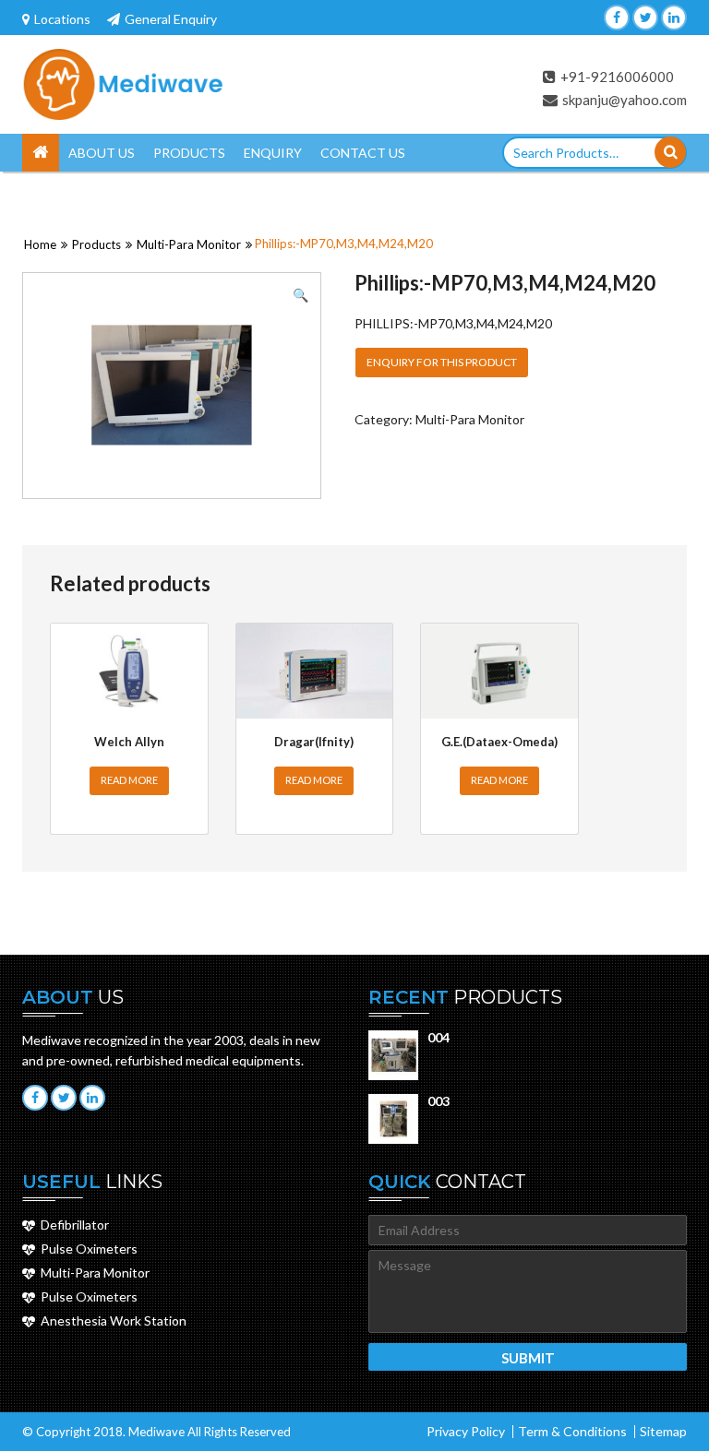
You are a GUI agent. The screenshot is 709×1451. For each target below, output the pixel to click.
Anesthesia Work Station (113, 1320)
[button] (300, 294)
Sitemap (663, 1431)
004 (438, 1037)
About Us (101, 153)
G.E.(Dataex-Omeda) (499, 741)
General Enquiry (171, 19)
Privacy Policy (466, 1431)
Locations (62, 19)
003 (438, 1101)
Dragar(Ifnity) (314, 741)
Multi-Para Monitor (189, 244)
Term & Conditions (572, 1431)
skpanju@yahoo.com (624, 99)
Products (189, 153)
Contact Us (362, 153)
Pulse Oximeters (89, 1248)
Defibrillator (75, 1224)
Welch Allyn (129, 741)
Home (40, 153)
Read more (129, 780)
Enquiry (273, 153)
